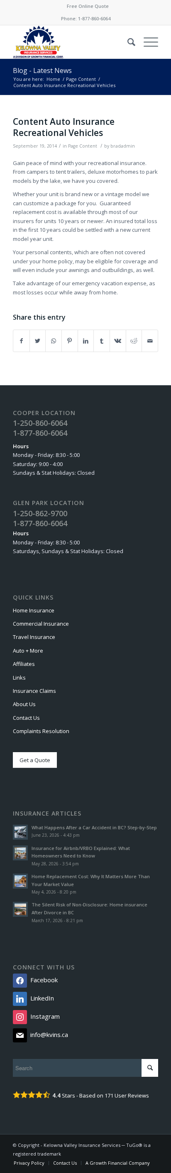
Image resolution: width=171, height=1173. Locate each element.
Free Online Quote (88, 6)
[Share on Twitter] (38, 341)
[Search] (127, 41)
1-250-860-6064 (40, 423)
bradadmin (122, 146)
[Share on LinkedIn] (86, 341)
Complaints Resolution (41, 731)
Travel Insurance (34, 637)
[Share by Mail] (150, 341)
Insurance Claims (34, 691)
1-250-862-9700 (40, 513)
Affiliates (24, 664)
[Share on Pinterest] (70, 341)
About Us (24, 704)
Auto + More (28, 650)
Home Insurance (33, 610)
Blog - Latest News (42, 70)
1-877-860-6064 (94, 18)
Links (19, 677)
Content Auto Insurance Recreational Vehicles (64, 127)
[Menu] (146, 41)
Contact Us (26, 717)
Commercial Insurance (41, 623)
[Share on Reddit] (134, 341)
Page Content (82, 146)
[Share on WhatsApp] (53, 341)
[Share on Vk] (118, 341)
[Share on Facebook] (21, 341)
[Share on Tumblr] (102, 341)
